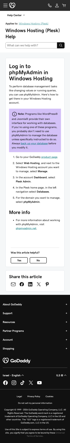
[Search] (61, 45)
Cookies (49, 396)
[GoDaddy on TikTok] (22, 384)
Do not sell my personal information (35, 403)
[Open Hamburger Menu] (4, 5)
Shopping (8, 348)
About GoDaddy (12, 304)
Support (7, 313)
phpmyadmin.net (26, 228)
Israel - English (12, 375)
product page (49, 157)
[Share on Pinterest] (47, 284)
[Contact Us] (50, 5)
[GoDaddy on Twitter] (31, 384)
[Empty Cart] (64, 5)
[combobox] (31, 45)
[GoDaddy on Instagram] (14, 384)
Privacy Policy (33, 396)
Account (8, 339)
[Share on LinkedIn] (30, 284)
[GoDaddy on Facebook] (5, 384)
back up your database (34, 143)
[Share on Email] (13, 284)
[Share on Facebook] (22, 284)
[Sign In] (57, 5)
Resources (9, 322)
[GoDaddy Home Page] (17, 361)
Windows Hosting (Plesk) (33, 23)
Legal (19, 396)
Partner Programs (13, 330)
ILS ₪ (59, 375)
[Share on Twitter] (38, 284)
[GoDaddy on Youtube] (39, 384)
